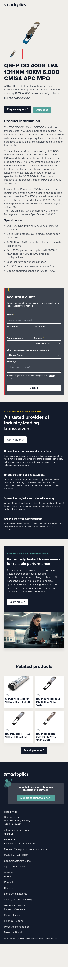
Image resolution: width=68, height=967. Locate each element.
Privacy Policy (37, 938)
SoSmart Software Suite (17, 861)
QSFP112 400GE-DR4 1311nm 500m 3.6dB (17, 735)
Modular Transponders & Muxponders (25, 849)
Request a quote (16, 109)
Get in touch (14, 440)
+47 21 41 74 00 (12, 824)
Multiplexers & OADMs (16, 855)
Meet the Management (17, 927)
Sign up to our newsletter (35, 798)
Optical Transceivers (15, 866)
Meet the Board (13, 932)
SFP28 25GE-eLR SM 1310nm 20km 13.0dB (17, 700)
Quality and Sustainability (18, 899)
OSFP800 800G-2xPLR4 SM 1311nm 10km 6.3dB (47, 737)
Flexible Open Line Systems (20, 843)
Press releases (12, 915)
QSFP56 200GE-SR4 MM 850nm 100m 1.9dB (48, 702)
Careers (8, 888)
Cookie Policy (51, 938)
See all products (33, 750)
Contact (8, 882)
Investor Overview (14, 909)
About (7, 876)
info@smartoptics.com (16, 830)
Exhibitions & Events (15, 894)
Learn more (16, 602)
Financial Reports (13, 921)
